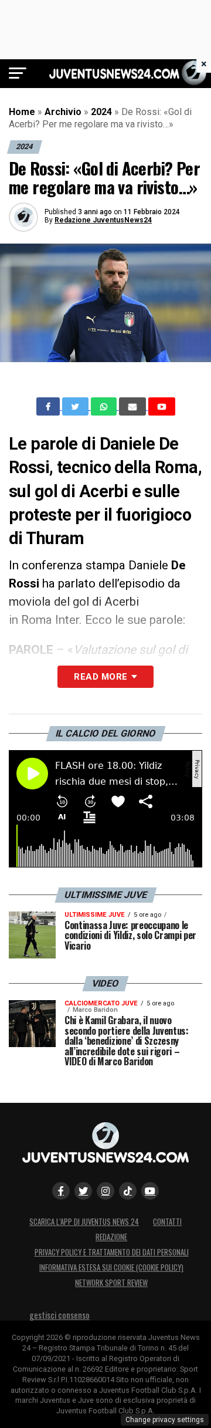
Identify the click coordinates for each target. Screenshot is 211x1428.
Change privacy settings (164, 1420)
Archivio (63, 111)
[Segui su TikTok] (128, 1191)
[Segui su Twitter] (83, 1191)
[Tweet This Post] (76, 406)
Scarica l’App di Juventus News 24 (84, 1221)
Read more (100, 676)
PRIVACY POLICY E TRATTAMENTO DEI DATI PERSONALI (112, 1252)
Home (22, 111)
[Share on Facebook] (49, 406)
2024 (101, 111)
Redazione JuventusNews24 (103, 220)
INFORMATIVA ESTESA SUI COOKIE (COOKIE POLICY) (111, 1267)
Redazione (111, 1237)
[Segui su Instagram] (105, 1191)
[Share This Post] (105, 406)
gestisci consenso (59, 1315)
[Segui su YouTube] (150, 1191)
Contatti (167, 1221)
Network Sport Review (111, 1282)
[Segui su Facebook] (61, 1191)
